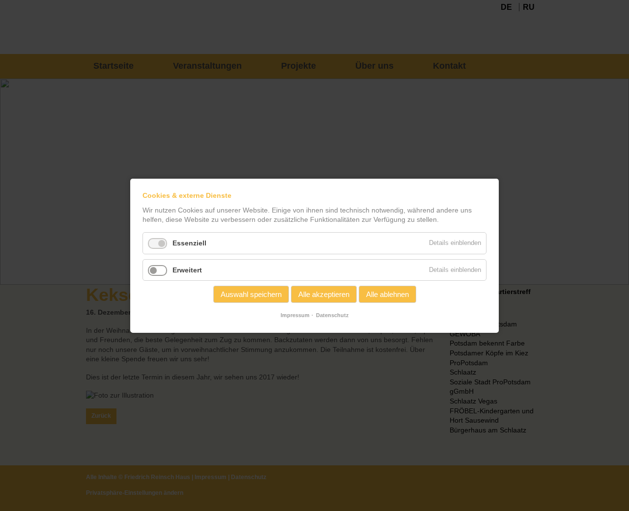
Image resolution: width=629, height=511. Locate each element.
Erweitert (187, 269)
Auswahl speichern (251, 294)
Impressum (295, 315)
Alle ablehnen (387, 294)
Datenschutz (332, 315)
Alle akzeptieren (323, 294)
